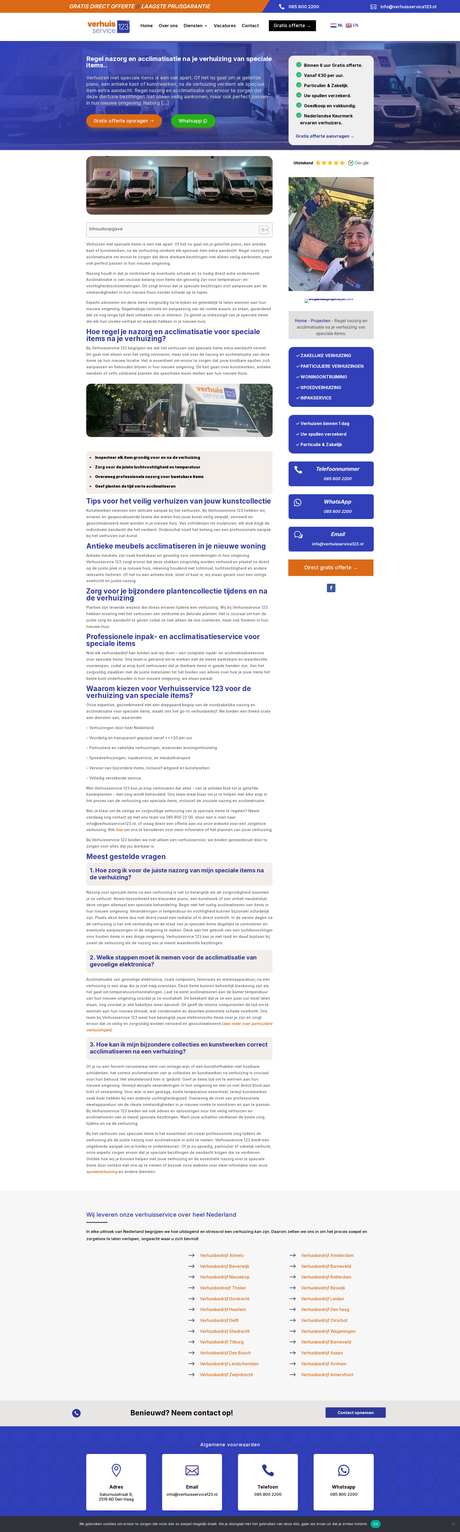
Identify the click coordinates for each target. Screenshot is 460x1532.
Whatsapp (190, 121)
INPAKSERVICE (316, 398)
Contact (250, 25)
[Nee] (453, 1524)
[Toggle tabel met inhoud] (261, 229)
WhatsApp (337, 502)
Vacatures (225, 25)
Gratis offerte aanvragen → (325, 136)
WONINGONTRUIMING (324, 376)
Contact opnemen (356, 1412)
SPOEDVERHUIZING (321, 387)
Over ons (168, 25)
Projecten (320, 320)
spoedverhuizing (101, 1171)
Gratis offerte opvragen (121, 121)
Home (147, 25)
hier (119, 829)
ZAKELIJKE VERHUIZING (326, 355)
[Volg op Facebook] (331, 588)
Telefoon (267, 1487)
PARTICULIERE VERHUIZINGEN (332, 366)
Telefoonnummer (337, 469)
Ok (375, 1524)
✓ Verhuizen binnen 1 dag (322, 423)
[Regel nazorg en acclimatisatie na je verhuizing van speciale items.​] (331, 289)
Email (337, 534)
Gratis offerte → (292, 25)
